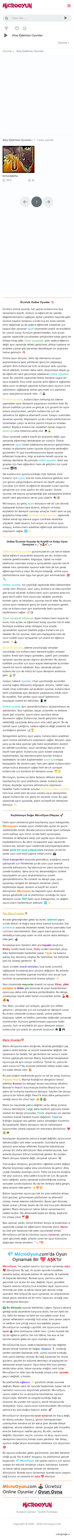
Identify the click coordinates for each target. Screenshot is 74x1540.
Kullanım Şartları (26, 1512)
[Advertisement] (37, 96)
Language (62, 1534)
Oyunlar (63, 43)
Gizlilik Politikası (48, 1512)
